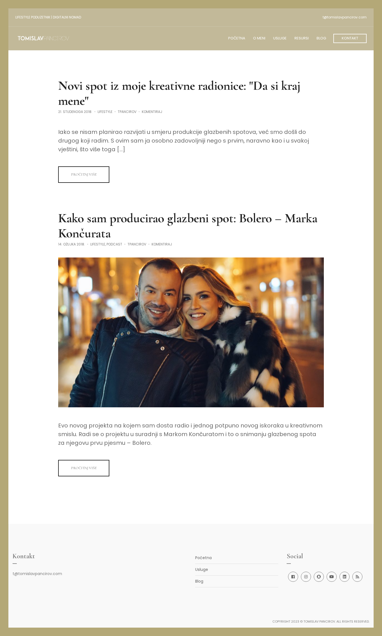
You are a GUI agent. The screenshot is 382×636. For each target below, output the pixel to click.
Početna (203, 558)
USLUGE (280, 38)
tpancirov (127, 111)
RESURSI (301, 38)
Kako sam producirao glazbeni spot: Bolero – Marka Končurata (187, 225)
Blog (199, 581)
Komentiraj (152, 111)
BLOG (321, 38)
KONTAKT (350, 38)
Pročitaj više (83, 174)
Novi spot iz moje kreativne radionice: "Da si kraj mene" (179, 93)
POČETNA (236, 38)
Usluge (201, 569)
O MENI (259, 38)
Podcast (114, 244)
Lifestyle (105, 111)
